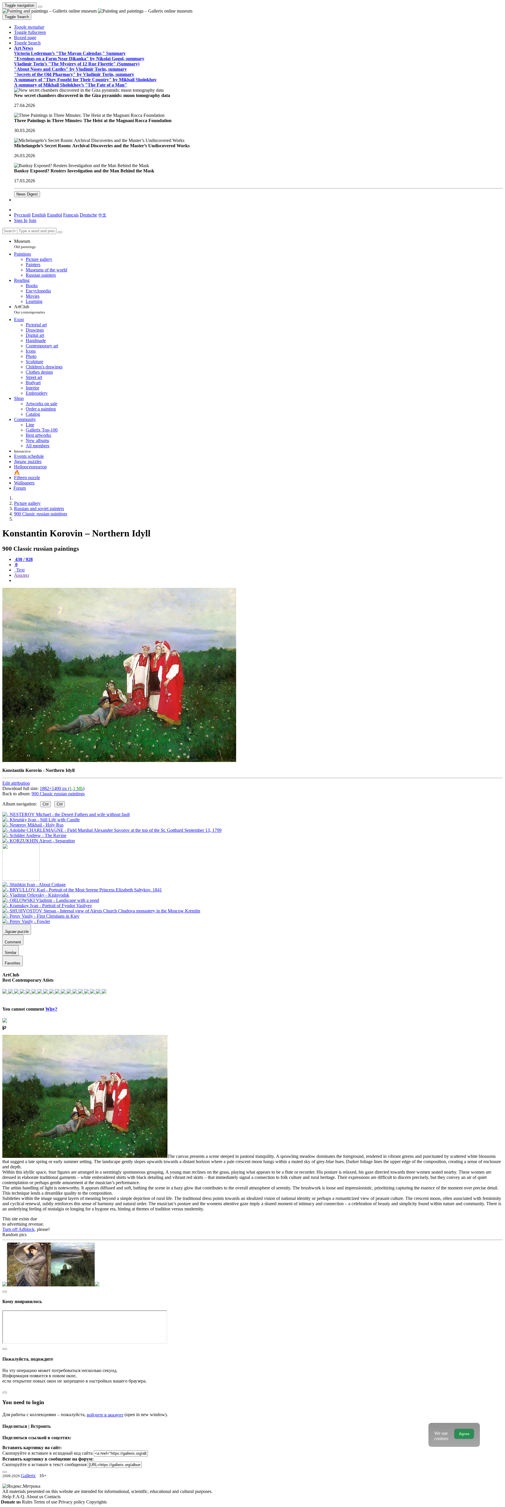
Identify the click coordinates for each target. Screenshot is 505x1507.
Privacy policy (72, 1501)
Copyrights (96, 1501)
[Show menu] (40, 7)
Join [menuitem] (32, 220)
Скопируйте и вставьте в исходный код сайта (47, 1453)
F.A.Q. (19, 1496)
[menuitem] (102, 214)
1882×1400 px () (62, 788)
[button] (29, 27)
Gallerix (28, 1475)
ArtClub (29, 309)
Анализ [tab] (21, 575)
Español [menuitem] (54, 214)
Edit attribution (16, 783)
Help (7, 1496)
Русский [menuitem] (22, 214)
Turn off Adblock (18, 1229)
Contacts (52, 1496)
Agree (464, 1434)
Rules (28, 1501)
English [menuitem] (39, 214)
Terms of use (46, 1501)
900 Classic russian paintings (58, 793)
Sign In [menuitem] (20, 220)
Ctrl (46, 804)
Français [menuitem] (71, 214)
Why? (51, 1009)
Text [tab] (20, 569)
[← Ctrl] (38, 840)
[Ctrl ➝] (34, 884)
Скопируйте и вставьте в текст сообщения (44, 1464)
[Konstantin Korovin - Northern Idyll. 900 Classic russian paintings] (119, 760)
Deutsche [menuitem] (88, 214)
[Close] (60, 232)
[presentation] (258, 580)
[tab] (23, 559)
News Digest (27, 194)
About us (35, 1496)
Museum (25, 244)
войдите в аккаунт (105, 1414)
